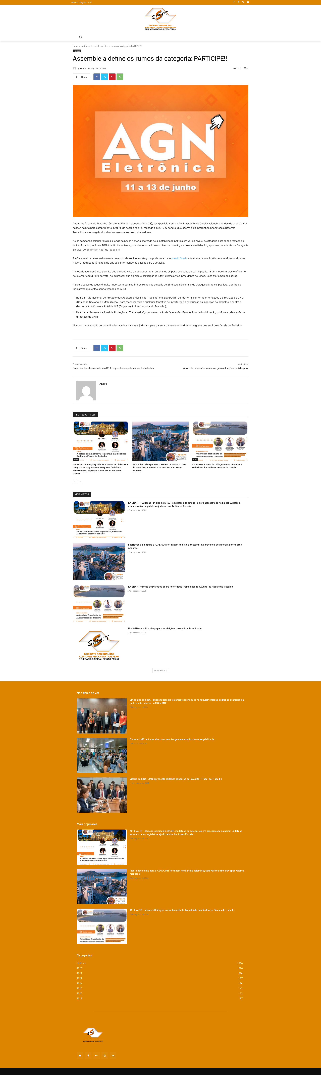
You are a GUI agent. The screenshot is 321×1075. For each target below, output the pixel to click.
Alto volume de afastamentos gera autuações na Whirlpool (215, 368)
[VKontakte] (113, 1055)
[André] (75, 68)
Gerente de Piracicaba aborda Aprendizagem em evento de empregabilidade (172, 739)
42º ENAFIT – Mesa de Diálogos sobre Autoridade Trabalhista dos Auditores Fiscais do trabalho (180, 586)
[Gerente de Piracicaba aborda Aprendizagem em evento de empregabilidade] (102, 755)
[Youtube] (248, 2)
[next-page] (80, 482)
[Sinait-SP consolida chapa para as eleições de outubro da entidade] (99, 645)
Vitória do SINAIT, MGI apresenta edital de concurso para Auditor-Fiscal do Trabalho (176, 779)
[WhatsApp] (120, 76)
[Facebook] (234, 2)
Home (76, 46)
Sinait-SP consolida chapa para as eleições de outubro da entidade (164, 628)
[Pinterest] (112, 76)
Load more (159, 670)
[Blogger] (80, 1055)
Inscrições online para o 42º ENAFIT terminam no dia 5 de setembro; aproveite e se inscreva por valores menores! (159, 467)
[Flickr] (96, 1055)
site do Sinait (179, 258)
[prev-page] (75, 482)
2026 (76, 459)
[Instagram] (239, 2)
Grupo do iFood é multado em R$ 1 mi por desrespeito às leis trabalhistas (113, 368)
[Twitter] (243, 2)
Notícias (84, 46)
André (83, 68)
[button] (81, 37)
